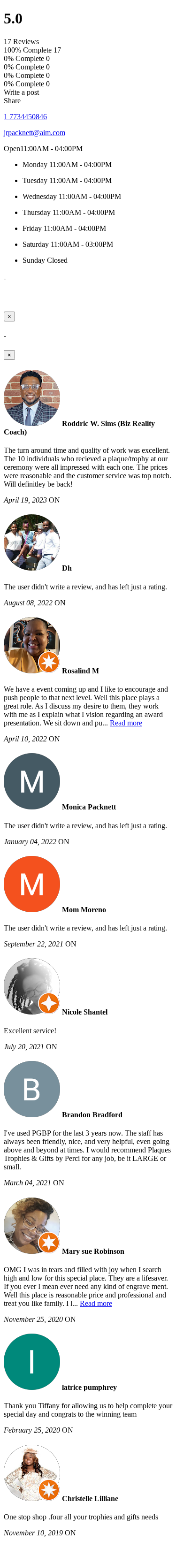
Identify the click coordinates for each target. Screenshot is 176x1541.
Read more (126, 723)
